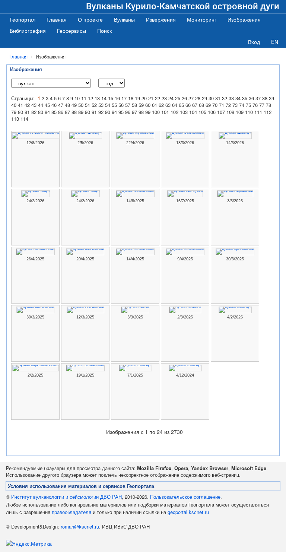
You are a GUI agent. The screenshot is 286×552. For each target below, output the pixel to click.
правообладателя (71, 511)
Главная (57, 19)
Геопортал (22, 19)
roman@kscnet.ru (80, 526)
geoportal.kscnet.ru (188, 511)
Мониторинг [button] (201, 19)
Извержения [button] (161, 19)
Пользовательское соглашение (185, 496)
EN (274, 41)
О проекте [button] (90, 19)
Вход (254, 41)
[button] (124, 19)
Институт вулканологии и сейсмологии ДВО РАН (66, 496)
